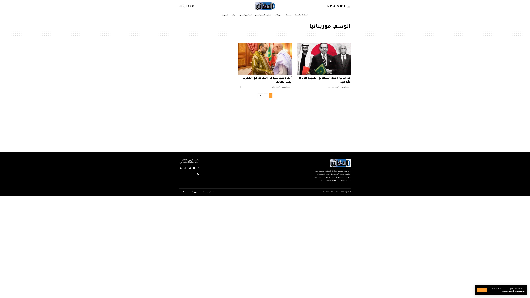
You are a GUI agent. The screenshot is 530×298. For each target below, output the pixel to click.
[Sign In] (348, 6)
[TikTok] (334, 6)
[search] (189, 6)
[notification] (193, 6)
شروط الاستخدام (507, 291)
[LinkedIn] (331, 6)
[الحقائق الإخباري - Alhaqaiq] (265, 6)
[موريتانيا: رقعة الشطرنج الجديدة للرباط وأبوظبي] (324, 59)
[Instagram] (337, 6)
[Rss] (327, 6)
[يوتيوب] (341, 6)
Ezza (343, 87)
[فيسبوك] (344, 6)
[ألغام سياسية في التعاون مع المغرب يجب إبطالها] (265, 59)
